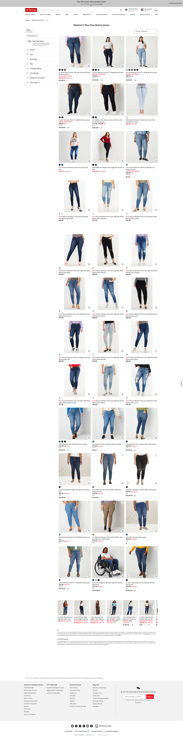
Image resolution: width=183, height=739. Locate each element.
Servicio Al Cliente (29, 714)
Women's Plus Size (98, 678)
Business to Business (99, 688)
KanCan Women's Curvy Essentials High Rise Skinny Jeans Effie (73, 217)
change (47, 43)
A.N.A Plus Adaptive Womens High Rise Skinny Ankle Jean (107, 584)
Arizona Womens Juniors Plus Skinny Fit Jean (73, 168)
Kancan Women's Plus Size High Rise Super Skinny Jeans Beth (74, 271)
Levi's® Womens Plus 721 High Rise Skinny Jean (74, 120)
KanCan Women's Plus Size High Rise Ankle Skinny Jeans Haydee (141, 271)
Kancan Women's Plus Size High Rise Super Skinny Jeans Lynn (141, 402)
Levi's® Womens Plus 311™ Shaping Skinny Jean (107, 72)
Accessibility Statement (111, 731)
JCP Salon (73, 696)
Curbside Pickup (75, 690)
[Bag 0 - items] (156, 10)
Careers (95, 690)
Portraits (72, 698)
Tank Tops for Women (59, 678)
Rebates (26, 712)
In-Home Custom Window (78, 706)
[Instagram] (76, 726)
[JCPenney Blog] (92, 726)
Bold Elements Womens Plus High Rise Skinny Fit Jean (108, 168)
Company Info (97, 693)
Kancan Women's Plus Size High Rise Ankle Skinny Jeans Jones (141, 315)
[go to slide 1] (87, 5)
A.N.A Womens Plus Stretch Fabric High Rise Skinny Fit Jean (106, 490)
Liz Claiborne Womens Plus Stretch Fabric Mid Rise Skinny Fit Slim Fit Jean (107, 538)
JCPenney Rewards (30, 693)
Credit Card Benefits (53, 693)
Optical (72, 701)
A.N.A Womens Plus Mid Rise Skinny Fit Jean (73, 444)
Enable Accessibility (175, 3)
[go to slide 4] (92, 5)
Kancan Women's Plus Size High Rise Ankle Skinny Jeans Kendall (108, 358)
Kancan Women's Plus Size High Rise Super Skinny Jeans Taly (74, 358)
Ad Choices (89, 735)
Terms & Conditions (79, 735)
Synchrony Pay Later (30, 704)
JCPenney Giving (98, 701)
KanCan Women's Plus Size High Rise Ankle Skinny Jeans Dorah (108, 315)
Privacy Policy (69, 731)
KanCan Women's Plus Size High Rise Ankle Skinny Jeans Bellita (108, 402)
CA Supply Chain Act (97, 731)
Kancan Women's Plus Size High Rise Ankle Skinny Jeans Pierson (108, 271)
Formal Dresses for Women (73, 678)
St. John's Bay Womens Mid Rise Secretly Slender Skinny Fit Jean (74, 73)
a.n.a (119, 634)
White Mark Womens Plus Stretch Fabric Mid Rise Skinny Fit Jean (140, 121)
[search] (121, 10)
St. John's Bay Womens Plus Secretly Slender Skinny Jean (140, 584)
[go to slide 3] (91, 5)
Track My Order (29, 688)
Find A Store (73, 688)
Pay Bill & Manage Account (55, 688)
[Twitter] (73, 726)
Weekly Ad (73, 693)
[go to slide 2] (89, 5)
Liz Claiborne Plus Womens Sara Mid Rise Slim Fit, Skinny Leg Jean (107, 121)
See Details (138, 702)
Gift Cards (27, 709)
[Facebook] (80, 726)
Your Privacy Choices (81, 731)
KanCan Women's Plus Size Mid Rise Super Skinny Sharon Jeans (141, 217)
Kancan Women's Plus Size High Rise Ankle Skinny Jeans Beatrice (108, 217)
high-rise (147, 634)
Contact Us (27, 696)
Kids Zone (73, 704)
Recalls (26, 706)
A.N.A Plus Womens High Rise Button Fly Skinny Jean (74, 490)
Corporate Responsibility (100, 698)
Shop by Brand (97, 704)
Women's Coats (49, 678)
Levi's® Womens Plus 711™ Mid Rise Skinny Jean (74, 583)
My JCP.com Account (30, 690)
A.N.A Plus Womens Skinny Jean (136, 537)
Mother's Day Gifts (39, 678)
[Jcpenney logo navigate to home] (31, 10)
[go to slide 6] (96, 5)
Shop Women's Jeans (86, 678)
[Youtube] (88, 726)
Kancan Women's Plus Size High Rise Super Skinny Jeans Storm (74, 315)
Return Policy (28, 698)
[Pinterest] (84, 726)
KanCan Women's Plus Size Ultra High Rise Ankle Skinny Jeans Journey (74, 402)
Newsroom (96, 696)
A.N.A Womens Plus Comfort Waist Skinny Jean (141, 444)
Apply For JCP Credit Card (55, 690)
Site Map (95, 706)
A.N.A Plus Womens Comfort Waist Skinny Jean (141, 490)
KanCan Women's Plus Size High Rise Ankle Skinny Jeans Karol (141, 358)
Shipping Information (31, 701)
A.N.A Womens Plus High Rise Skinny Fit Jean (106, 444)
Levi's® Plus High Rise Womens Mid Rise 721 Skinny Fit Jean (140, 168)
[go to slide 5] (94, 5)
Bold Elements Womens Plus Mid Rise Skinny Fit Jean (74, 538)
